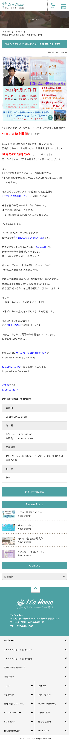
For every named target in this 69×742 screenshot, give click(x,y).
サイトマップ (43, 730)
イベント (18, 31)
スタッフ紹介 (44, 712)
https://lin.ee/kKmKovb (16, 371)
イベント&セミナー (12, 712)
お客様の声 (9, 694)
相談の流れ (9, 676)
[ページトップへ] (35, 588)
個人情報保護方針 (12, 730)
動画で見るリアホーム (14, 703)
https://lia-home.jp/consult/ (18, 357)
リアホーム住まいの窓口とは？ (18, 649)
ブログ (7, 685)
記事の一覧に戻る (34, 491)
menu (63, 8)
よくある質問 (10, 721)
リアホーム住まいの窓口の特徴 (18, 658)
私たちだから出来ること (15, 667)
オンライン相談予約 (47, 703)
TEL (53, 8)
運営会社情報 (44, 721)
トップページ (9, 640)
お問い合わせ (44, 694)
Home (7, 31)
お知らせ (42, 685)
